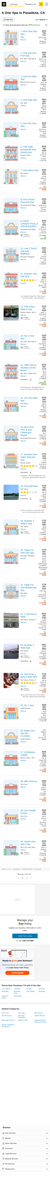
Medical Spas (33, 373)
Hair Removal (6, 1015)
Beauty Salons (25, 155)
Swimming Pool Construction (30, 438)
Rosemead (18, 996)
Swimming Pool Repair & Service (31, 205)
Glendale (17, 989)
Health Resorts (25, 708)
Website (23, 40)
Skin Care (35, 758)
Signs (22, 37)
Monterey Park (17, 992)
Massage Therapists (27, 257)
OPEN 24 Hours (34, 25)
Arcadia (29, 989)
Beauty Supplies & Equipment (8, 1025)
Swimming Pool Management (30, 229)
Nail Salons (24, 173)
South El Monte (5, 997)
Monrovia (42, 991)
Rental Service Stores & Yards (31, 82)
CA (9, 869)
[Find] (41, 4)
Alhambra (5, 991)
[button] (46, 4)
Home (4, 869)
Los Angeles (6, 989)
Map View (9, 19)
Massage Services (34, 59)
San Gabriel (30, 991)
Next (30, 878)
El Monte (42, 989)
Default (42, 20)
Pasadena (16, 869)
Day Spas (23, 59)
